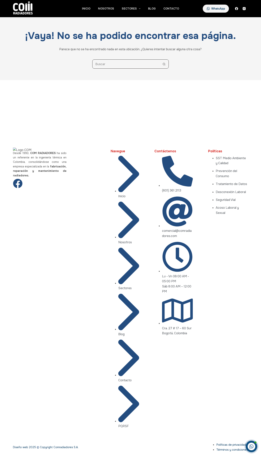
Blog (152, 8)
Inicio (86, 8)
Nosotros (106, 8)
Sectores (129, 8)
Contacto (171, 8)
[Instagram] (244, 8)
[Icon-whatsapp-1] (46, 183)
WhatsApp (218, 8)
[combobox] (126, 64)
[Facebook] (236, 8)
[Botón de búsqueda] (164, 64)
